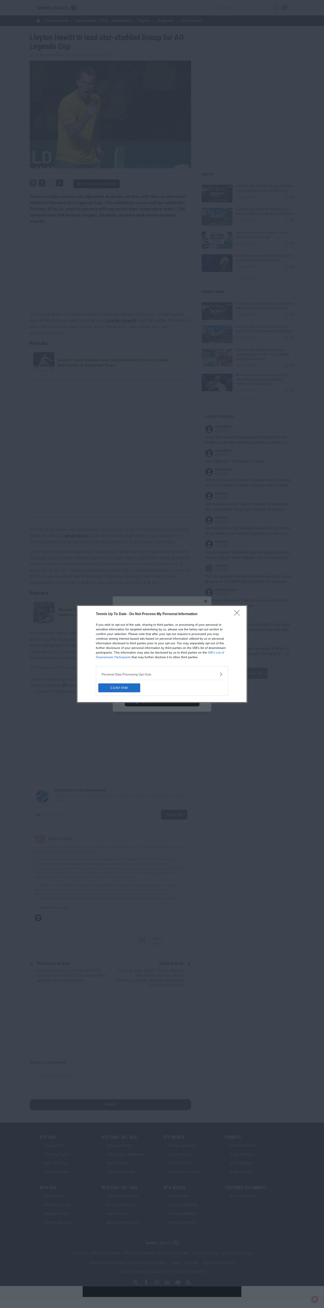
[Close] (238, 614)
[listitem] (162, 674)
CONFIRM (119, 688)
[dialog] (162, 654)
